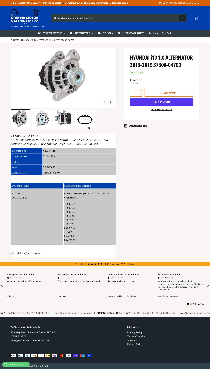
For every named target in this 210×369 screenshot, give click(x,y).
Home (16, 40)
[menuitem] (51, 33)
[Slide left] (104, 102)
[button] (196, 18)
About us (132, 340)
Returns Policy (134, 344)
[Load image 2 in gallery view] (42, 119)
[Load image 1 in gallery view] (21, 119)
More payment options (161, 109)
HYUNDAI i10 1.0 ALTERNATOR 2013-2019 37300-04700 (47, 40)
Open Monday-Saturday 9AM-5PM (180, 3)
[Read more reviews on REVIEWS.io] (195, 305)
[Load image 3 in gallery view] (63, 119)
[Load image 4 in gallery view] (85, 119)
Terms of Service (136, 336)
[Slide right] (110, 102)
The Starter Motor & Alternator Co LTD (33, 366)
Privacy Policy (134, 332)
